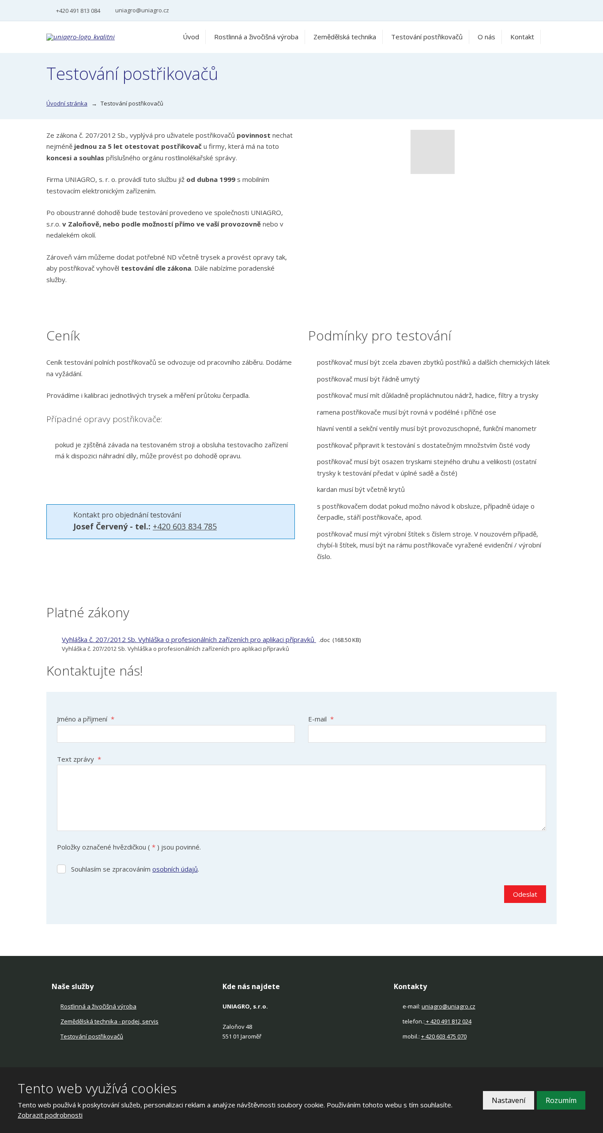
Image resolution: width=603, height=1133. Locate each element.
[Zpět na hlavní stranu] (101, 37)
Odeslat (525, 894)
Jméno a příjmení (85, 718)
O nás (486, 36)
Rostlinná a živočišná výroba (256, 36)
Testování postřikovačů (427, 36)
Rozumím (561, 1100)
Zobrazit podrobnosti (50, 1114)
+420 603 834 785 (185, 526)
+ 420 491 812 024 (448, 1021)
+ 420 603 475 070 (444, 1036)
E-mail (321, 718)
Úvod (191, 36)
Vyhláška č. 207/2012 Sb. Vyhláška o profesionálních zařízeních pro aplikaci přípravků (189, 639)
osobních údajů (175, 869)
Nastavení (508, 1100)
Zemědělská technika (344, 36)
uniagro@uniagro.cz (448, 1006)
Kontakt (522, 36)
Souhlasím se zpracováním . (135, 869)
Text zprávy (79, 759)
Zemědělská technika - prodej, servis (109, 1021)
